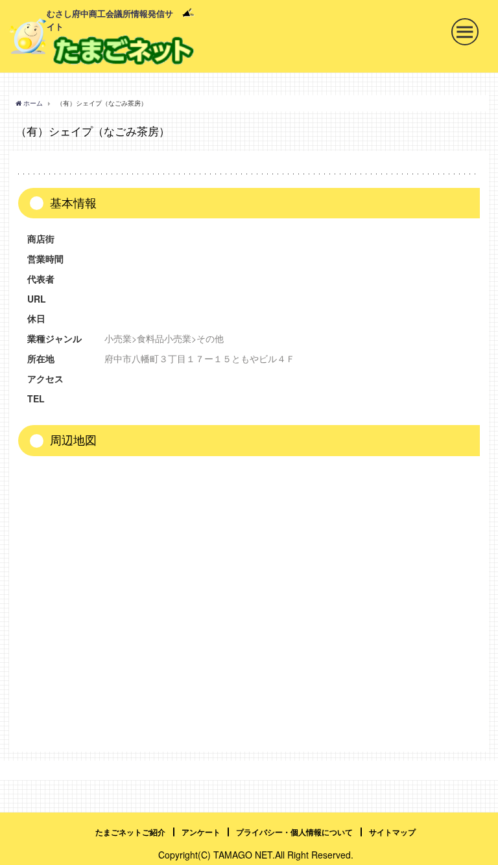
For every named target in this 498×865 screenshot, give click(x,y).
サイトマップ (392, 832)
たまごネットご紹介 (130, 832)
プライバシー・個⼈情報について (294, 832)
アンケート (201, 832)
